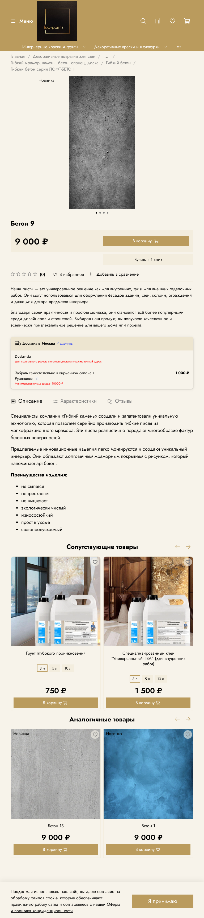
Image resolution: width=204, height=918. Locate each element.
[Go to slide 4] (107, 213)
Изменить (65, 343)
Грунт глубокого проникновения (56, 653)
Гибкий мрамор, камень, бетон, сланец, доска (55, 63)
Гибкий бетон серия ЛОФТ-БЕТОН (42, 69)
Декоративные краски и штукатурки (127, 47)
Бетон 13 (56, 826)
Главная (18, 56)
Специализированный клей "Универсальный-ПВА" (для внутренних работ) (148, 658)
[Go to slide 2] (100, 213)
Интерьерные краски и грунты (50, 47)
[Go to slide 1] (96, 213)
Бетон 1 (148, 826)
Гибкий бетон (118, 63)
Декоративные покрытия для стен (64, 56)
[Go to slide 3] (104, 213)
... (106, 56)
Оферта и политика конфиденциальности (65, 907)
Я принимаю (162, 901)
